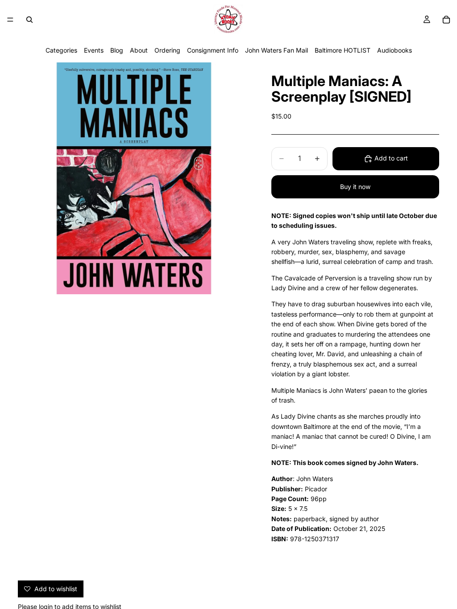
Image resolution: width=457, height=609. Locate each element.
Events (94, 50)
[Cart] (446, 19)
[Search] (29, 19)
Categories (61, 50)
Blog (116, 50)
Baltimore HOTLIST (342, 50)
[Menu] (10, 19)
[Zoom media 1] (134, 178)
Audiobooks (394, 50)
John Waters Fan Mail (276, 50)
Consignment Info (212, 50)
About (139, 50)
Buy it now (355, 186)
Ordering (167, 50)
